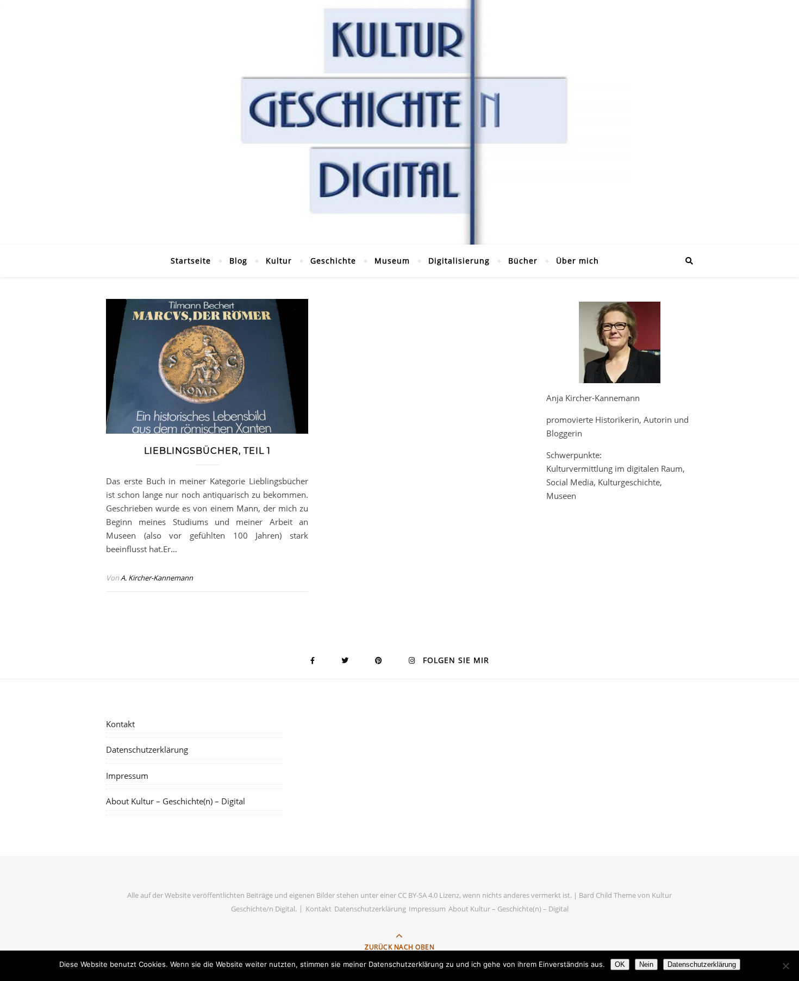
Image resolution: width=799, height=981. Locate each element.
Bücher (523, 260)
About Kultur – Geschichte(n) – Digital (175, 801)
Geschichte (333, 260)
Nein (646, 964)
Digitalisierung (459, 260)
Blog (238, 260)
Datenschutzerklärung (147, 749)
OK (620, 964)
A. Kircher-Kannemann (157, 578)
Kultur (279, 260)
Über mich (577, 260)
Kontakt (120, 723)
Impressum (127, 775)
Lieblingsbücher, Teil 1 (207, 451)
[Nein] (785, 965)
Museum (392, 260)
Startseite (191, 260)
